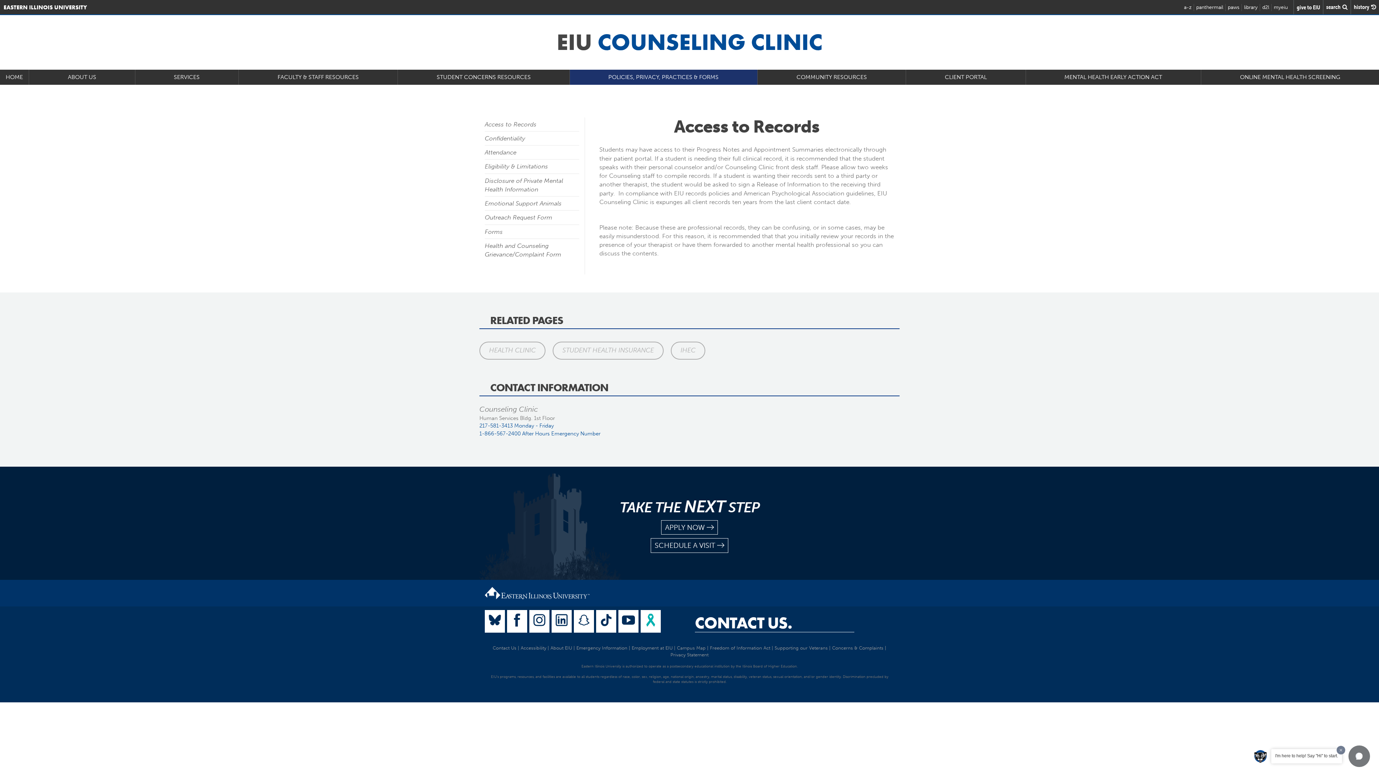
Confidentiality (505, 138)
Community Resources (832, 77)
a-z (1188, 7)
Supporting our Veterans (801, 648)
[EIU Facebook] (517, 621)
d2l (1265, 7)
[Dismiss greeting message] (1341, 750)
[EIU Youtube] (628, 621)
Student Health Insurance (608, 350)
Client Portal (966, 77)
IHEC (688, 350)
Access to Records (511, 124)
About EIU (561, 648)
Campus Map (691, 648)
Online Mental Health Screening (1290, 77)
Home (14, 77)
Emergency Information (601, 648)
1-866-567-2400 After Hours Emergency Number (539, 433)
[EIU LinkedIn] (562, 621)
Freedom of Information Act (740, 648)
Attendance (500, 152)
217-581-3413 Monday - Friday (516, 425)
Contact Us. (743, 623)
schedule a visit (685, 545)
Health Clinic (512, 350)
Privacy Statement (689, 654)
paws (1233, 7)
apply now (685, 527)
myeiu (1281, 7)
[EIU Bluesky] (495, 621)
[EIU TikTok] (606, 621)
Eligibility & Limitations (516, 166)
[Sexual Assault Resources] (651, 621)
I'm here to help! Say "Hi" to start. (1306, 755)
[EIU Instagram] (539, 621)
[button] (1359, 756)
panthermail (1209, 7)
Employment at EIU (652, 648)
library (1251, 7)
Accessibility (533, 648)
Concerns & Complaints (857, 648)
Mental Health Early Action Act (1113, 77)
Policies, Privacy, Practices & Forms (663, 77)
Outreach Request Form (518, 217)
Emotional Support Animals (523, 203)
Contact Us (504, 648)
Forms (494, 231)
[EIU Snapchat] (584, 621)
